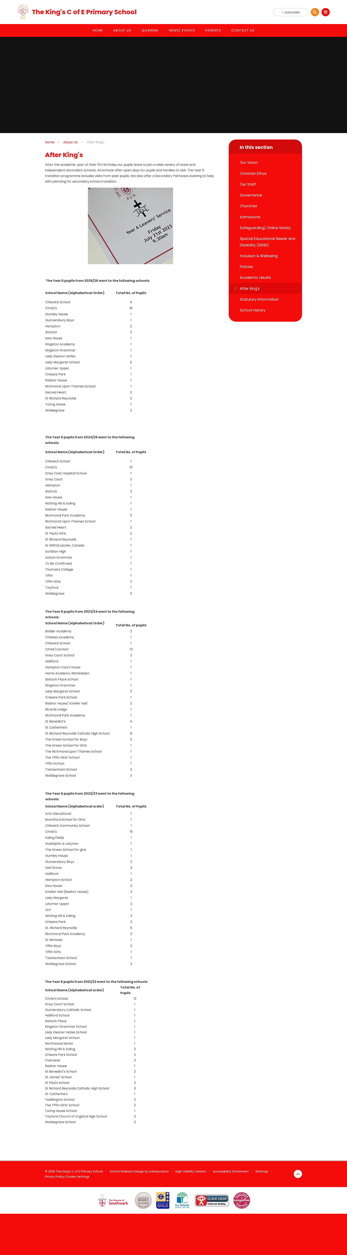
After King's (95, 142)
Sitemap (261, 1171)
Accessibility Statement (231, 1171)
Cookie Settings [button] (77, 1176)
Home (49, 142)
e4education (159, 1171)
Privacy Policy (55, 1176)
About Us (70, 142)
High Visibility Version (190, 1171)
